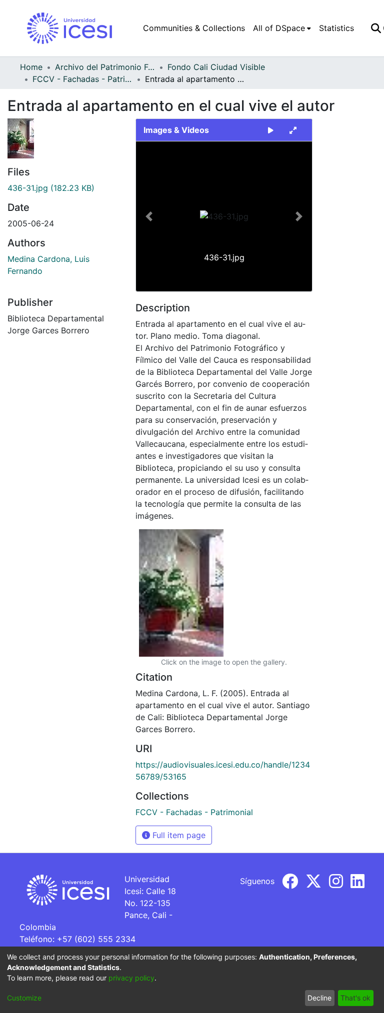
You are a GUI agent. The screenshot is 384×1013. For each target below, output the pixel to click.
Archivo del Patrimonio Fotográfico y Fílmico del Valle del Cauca (105, 67)
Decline (320, 998)
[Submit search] (376, 28)
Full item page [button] (178, 835)
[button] (149, 216)
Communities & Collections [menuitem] (194, 28)
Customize (24, 998)
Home (31, 67)
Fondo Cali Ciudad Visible (216, 67)
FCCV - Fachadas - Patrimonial (82, 79)
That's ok (355, 998)
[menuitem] (282, 28)
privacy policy (131, 978)
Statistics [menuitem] (336, 28)
